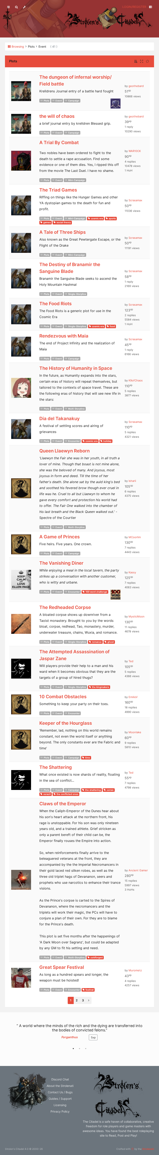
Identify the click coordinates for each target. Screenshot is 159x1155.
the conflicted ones (67, 794)
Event (58, 100)
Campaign (73, 100)
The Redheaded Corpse (65, 607)
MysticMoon (137, 616)
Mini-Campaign (76, 180)
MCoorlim (135, 537)
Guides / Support (60, 1098)
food (112, 326)
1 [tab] (73, 1048)
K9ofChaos (136, 380)
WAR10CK (135, 151)
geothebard (136, 86)
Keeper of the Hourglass (65, 723)
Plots (46, 100)
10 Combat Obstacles (63, 696)
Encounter (74, 441)
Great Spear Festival (61, 967)
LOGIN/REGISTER (134, 6)
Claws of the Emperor (62, 803)
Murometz (135, 970)
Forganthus (69, 1037)
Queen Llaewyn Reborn (64, 450)
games (47, 222)
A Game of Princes (59, 536)
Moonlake (135, 732)
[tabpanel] (79, 1034)
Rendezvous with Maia (63, 336)
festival (90, 989)
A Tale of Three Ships (62, 232)
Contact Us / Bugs (60, 1092)
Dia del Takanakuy (59, 418)
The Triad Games (58, 190)
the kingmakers (100, 687)
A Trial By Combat (59, 142)
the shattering (93, 789)
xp (93, 1037)
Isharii (132, 480)
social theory (64, 222)
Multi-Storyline (76, 408)
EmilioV (133, 697)
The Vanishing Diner (61, 563)
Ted (131, 661)
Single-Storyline (77, 294)
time (87, 757)
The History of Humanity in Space (75, 368)
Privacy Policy (60, 1111)
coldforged (96, 957)
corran (110, 789)
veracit (47, 794)
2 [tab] (79, 1048)
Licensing (60, 1105)
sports (112, 218)
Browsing (18, 46)
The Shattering (55, 767)
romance (97, 641)
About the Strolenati (60, 1085)
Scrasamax (135, 200)
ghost (110, 641)
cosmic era (97, 218)
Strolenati (148, 1148)
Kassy (132, 572)
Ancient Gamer (138, 870)
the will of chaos (57, 116)
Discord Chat (60, 1079)
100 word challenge (96, 591)
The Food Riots (55, 303)
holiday (107, 441)
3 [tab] (86, 1048)
